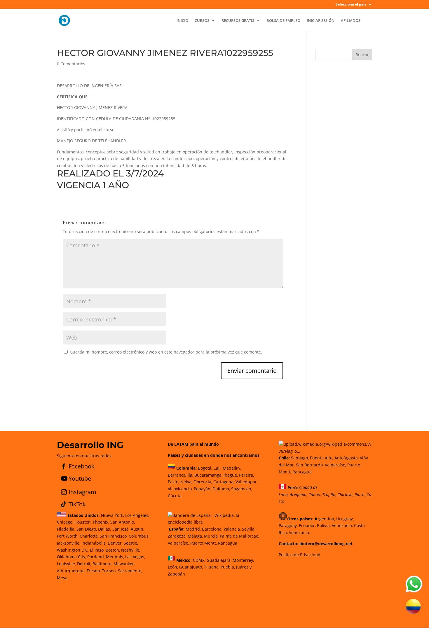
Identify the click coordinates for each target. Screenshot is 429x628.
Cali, (217, 468)
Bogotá (204, 468)
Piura (360, 494)
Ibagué (229, 475)
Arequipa (298, 494)
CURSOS (202, 20)
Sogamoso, (241, 488)
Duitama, (221, 488)
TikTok (77, 504)
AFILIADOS (350, 20)
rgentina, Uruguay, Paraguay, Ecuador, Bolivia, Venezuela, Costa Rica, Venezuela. (322, 526)
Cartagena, (223, 481)
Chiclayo (345, 494)
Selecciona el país (351, 5)
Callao (314, 494)
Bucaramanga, (207, 475)
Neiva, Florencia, (196, 481)
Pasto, (173, 481)
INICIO (182, 20)
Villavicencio (180, 488)
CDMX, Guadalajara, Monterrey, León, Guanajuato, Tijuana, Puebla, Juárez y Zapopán (211, 567)
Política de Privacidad (299, 554)
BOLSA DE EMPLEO (283, 20)
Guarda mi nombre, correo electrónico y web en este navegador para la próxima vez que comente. (166, 352)
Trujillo (328, 494)
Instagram (82, 492)
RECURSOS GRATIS (238, 20)
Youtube (80, 478)
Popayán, (202, 488)
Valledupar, (247, 481)
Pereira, (246, 475)
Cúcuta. (175, 495)
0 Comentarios (71, 64)
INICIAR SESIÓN (320, 20)
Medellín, (232, 468)
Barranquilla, (180, 475)
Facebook (82, 466)
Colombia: (186, 468)
